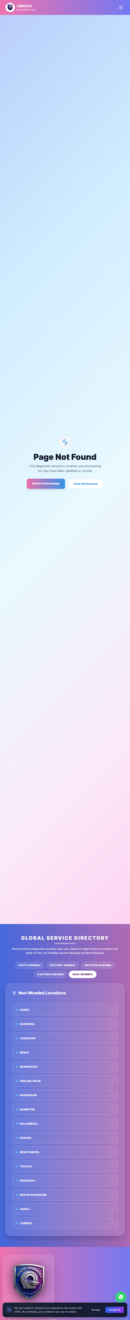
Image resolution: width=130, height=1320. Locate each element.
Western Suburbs (98, 965)
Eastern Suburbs (51, 974)
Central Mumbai (62, 965)
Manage (95, 1309)
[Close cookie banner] (122, 1307)
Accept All (114, 1309)
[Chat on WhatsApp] (121, 1297)
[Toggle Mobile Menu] (121, 7)
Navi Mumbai (83, 974)
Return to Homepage (46, 483)
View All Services (85, 483)
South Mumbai (29, 965)
